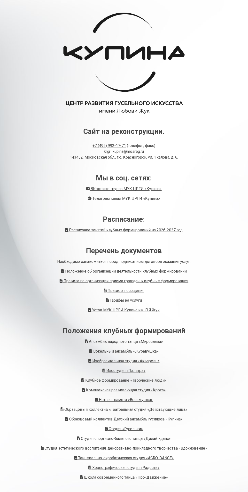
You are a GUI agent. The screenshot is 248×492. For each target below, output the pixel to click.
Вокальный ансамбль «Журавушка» (125, 351)
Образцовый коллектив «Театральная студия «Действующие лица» (125, 409)
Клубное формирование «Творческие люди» (125, 380)
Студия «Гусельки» (125, 429)
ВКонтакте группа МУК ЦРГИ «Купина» (126, 188)
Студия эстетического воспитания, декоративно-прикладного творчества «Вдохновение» (125, 448)
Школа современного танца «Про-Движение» (125, 477)
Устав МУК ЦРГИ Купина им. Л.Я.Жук (125, 310)
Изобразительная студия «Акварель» (125, 361)
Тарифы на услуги (125, 300)
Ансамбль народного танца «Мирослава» (125, 341)
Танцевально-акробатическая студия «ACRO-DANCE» (125, 458)
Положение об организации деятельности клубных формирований (125, 271)
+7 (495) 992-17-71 (109, 145)
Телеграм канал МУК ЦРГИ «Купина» (126, 198)
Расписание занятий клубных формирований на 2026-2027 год (125, 230)
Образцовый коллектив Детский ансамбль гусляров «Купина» (125, 419)
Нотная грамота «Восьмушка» (125, 399)
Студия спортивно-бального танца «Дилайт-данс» (125, 438)
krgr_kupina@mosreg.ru (124, 151)
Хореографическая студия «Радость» (125, 467)
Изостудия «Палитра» (125, 370)
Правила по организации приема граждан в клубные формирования (125, 281)
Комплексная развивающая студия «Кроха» (125, 390)
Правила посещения (125, 290)
